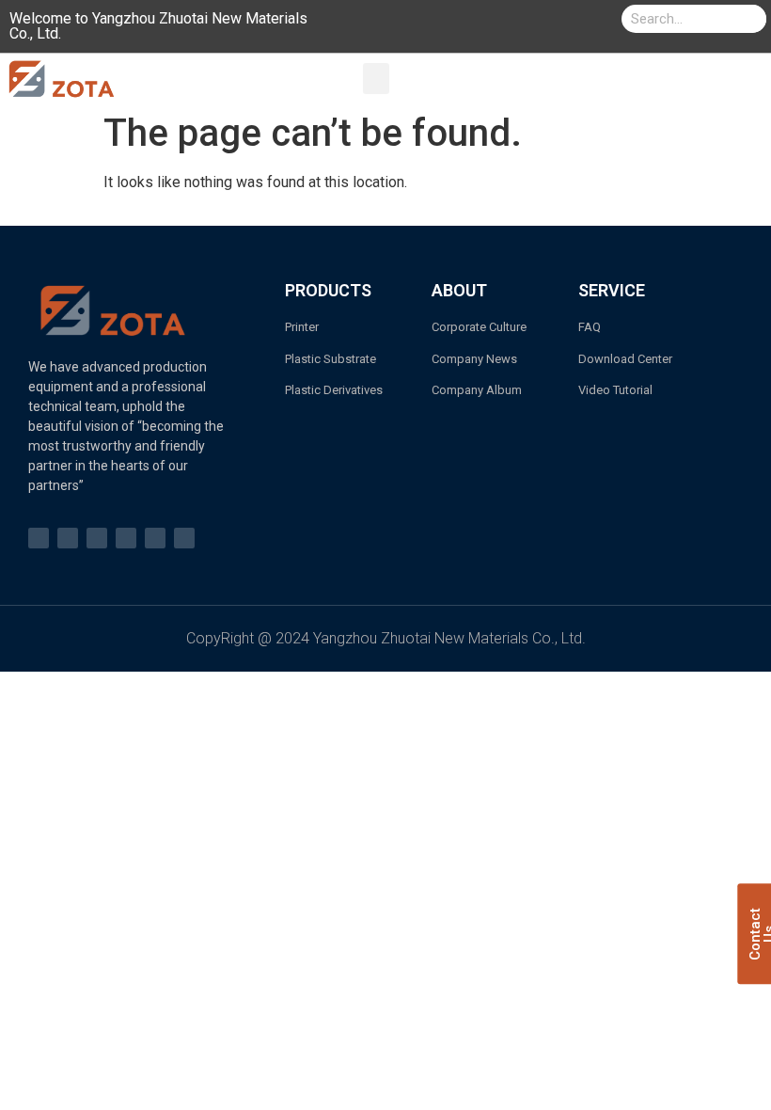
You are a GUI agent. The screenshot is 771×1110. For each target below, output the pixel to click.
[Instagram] (97, 538)
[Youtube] (67, 538)
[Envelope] (155, 538)
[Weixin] (184, 538)
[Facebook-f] (38, 538)
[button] (376, 78)
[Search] (752, 19)
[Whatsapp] (126, 538)
